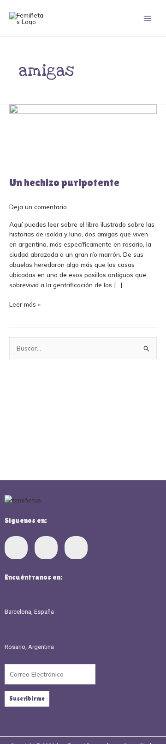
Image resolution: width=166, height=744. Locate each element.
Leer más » (25, 303)
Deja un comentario (38, 207)
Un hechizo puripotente (64, 182)
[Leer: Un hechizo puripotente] (83, 134)
